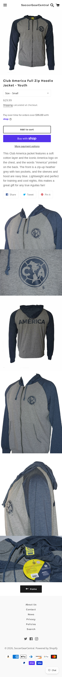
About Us (31, 604)
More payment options (27, 146)
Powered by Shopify (47, 648)
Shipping (8, 105)
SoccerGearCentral (31, 5)
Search (31, 629)
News (31, 614)
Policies (31, 624)
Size (7, 93)
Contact (31, 609)
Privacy (31, 619)
